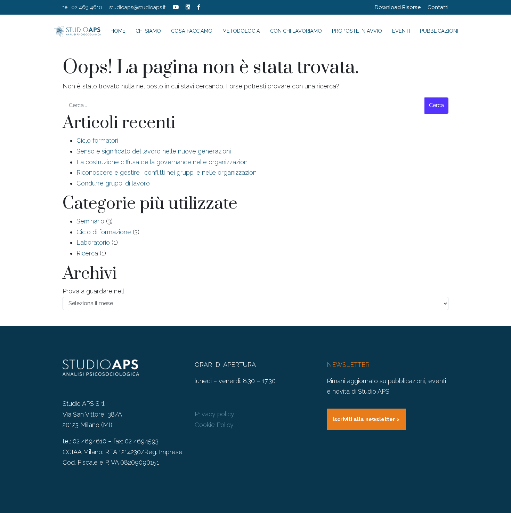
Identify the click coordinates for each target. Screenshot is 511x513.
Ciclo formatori (97, 140)
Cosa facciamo (191, 31)
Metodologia (241, 31)
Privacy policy (214, 414)
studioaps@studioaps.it (137, 7)
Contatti (438, 7)
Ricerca (87, 253)
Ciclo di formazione (103, 232)
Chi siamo (148, 31)
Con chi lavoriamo (296, 31)
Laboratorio (93, 242)
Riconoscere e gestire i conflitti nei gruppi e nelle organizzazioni (167, 172)
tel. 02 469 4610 (82, 7)
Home (118, 31)
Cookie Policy (214, 424)
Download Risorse (398, 7)
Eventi (401, 31)
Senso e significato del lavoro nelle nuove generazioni (153, 151)
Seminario (90, 221)
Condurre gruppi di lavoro (113, 183)
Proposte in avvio (357, 31)
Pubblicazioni (439, 31)
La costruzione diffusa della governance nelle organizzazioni (162, 162)
